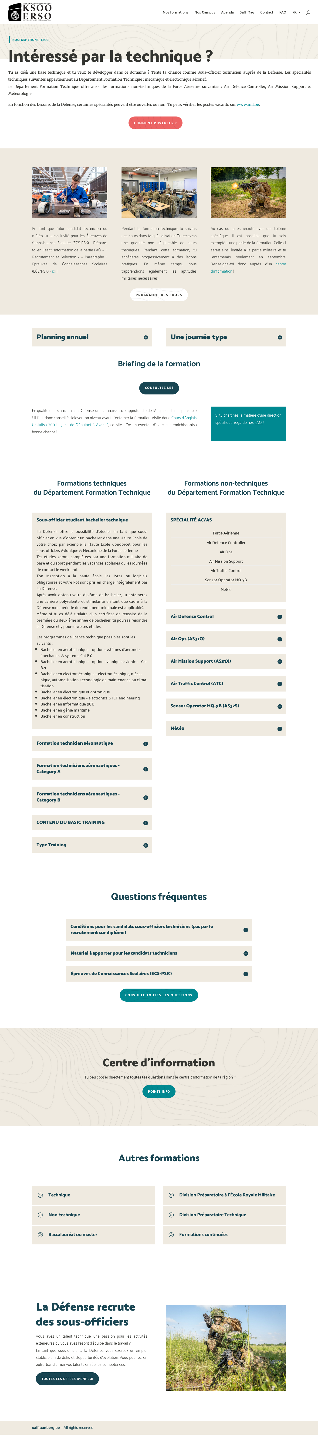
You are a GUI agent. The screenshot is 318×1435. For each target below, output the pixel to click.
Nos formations (175, 12)
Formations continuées (203, 1235)
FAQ (282, 12)
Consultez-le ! (159, 388)
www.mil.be (248, 104)
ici (54, 270)
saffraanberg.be (46, 1428)
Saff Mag (247, 12)
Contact (266, 12)
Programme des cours (159, 295)
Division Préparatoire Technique (212, 1215)
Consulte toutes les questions (159, 995)
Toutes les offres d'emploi (67, 1379)
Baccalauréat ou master (72, 1235)
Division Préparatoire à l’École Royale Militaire (227, 1195)
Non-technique (64, 1215)
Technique (59, 1195)
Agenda (227, 12)
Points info (159, 1091)
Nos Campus (204, 12)
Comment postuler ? (155, 123)
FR (294, 12)
